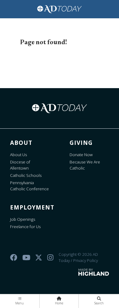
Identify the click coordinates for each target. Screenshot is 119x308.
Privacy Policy (85, 260)
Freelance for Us (25, 226)
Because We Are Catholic (85, 165)
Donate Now (81, 154)
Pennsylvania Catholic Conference (29, 186)
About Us (18, 154)
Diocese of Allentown (20, 165)
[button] (20, 301)
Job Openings (22, 219)
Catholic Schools (25, 175)
